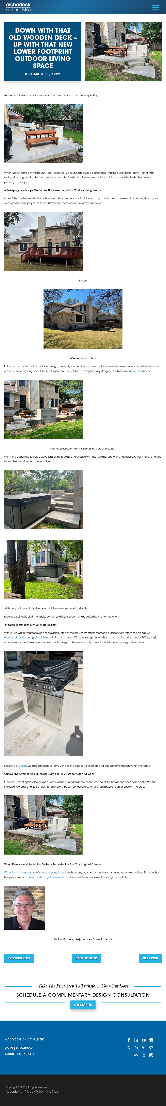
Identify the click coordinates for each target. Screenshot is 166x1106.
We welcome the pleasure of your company (30, 873)
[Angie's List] (151, 1047)
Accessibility (14, 1092)
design (23, 766)
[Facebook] (129, 1040)
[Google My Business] (151, 1040)
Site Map (52, 1092)
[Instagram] (151, 1055)
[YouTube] (143, 1040)
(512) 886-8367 (19, 1048)
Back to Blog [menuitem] (86, 958)
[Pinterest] (143, 1047)
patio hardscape (141, 371)
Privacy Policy (34, 1092)
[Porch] (136, 1055)
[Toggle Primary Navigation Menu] (155, 7)
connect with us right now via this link (48, 877)
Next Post (150, 958)
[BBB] (143, 1055)
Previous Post (19, 958)
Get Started (83, 1005)
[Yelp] (136, 1047)
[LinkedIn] (136, 1040)
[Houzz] (129, 1047)
